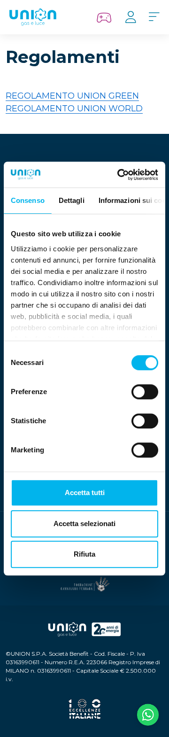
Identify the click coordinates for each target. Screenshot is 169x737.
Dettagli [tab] (71, 200)
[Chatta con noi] (147, 715)
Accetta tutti (85, 493)
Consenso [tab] (28, 200)
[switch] (144, 391)
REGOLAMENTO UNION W (62, 108)
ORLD (130, 108)
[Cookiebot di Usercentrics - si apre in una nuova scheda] (119, 175)
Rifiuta (84, 554)
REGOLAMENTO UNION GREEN (72, 96)
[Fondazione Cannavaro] (84, 584)
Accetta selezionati (84, 524)
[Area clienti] (130, 17)
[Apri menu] (154, 17)
